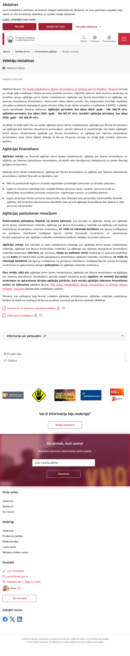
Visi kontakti (19, 598)
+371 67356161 (15, 571)
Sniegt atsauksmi (65, 424)
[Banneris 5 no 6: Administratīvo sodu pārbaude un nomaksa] (13, 395)
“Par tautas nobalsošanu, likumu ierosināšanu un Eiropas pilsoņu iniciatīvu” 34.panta (69, 89)
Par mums (8, 511)
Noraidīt (19, 26)
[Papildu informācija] (63, 308)
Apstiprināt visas (55, 26)
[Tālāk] (123, 395)
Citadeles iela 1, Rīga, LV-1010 (23, 581)
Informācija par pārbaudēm (24, 336)
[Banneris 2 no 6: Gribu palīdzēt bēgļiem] (91, 395)
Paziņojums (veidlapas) (20, 315)
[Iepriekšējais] (6, 395)
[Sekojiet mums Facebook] (5, 619)
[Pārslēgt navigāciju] (124, 39)
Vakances (8, 501)
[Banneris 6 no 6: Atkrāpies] (39, 395)
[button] (44, 336)
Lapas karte (9, 547)
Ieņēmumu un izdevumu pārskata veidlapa (31, 308)
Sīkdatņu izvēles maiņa (15, 552)
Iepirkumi (8, 506)
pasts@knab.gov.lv (17, 576)
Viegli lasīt (8, 530)
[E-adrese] (9, 588)
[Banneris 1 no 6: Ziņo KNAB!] (65, 395)
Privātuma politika (13, 536)
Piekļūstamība (10, 541)
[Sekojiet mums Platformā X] (12, 619)
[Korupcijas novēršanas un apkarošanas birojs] (21, 39)
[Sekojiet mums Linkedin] (19, 619)
